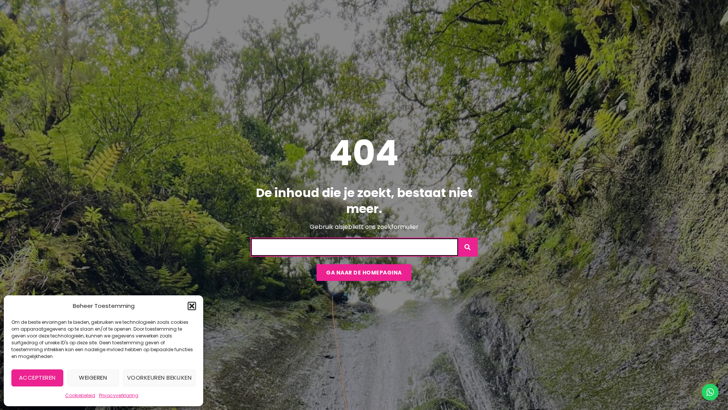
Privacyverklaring (118, 395)
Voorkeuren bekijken (159, 378)
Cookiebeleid (80, 395)
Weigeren (93, 378)
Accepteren (37, 378)
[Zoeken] (467, 247)
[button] (192, 306)
